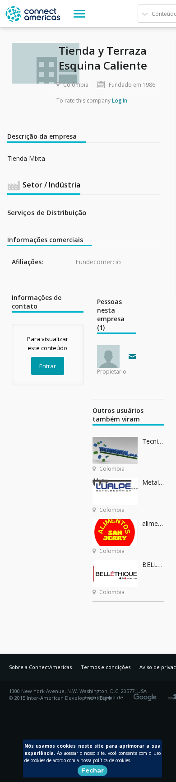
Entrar (47, 366)
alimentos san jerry (153, 523)
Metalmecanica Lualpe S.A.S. (153, 482)
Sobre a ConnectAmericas (40, 667)
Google (147, 694)
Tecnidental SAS (153, 441)
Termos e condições (105, 667)
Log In (119, 100)
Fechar (92, 770)
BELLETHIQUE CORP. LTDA (153, 564)
